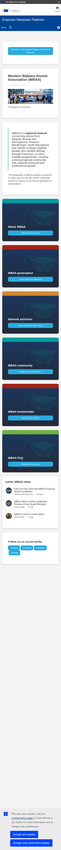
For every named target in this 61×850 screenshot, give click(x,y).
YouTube (14, 553)
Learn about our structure (30, 279)
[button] (57, 9)
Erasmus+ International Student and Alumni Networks (30, 51)
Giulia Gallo (19, 507)
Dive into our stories (30, 418)
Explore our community (30, 372)
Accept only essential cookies (31, 842)
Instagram (40, 548)
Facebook (26, 548)
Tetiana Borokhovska (23, 494)
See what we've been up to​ (30, 325)
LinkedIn (14, 548)
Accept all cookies (24, 834)
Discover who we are (30, 233)
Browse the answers (30, 464)
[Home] (10, 9)
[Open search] (10, 27)
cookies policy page (22, 818)
